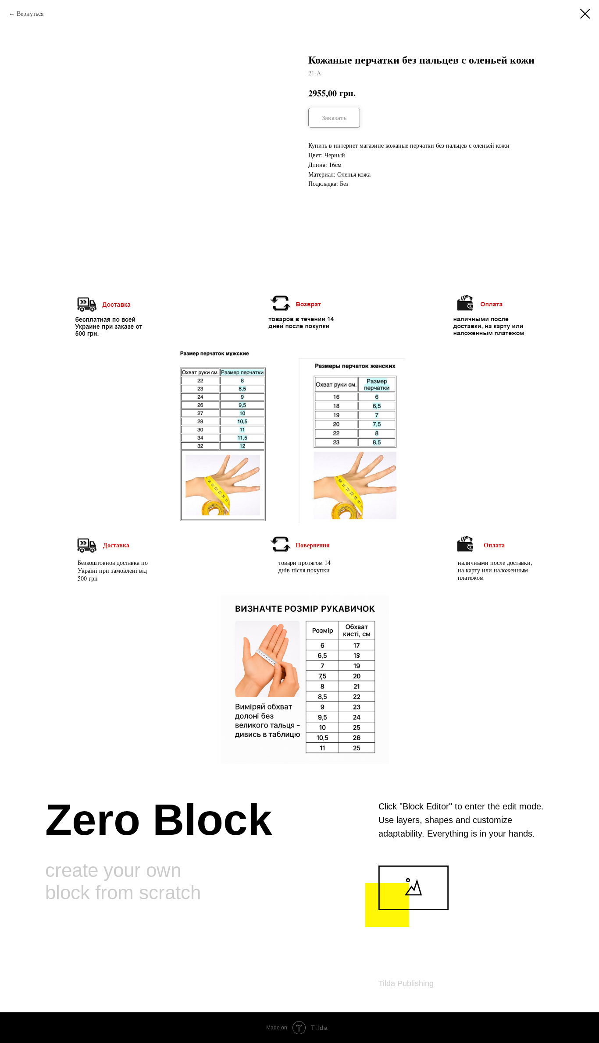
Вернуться (30, 13)
